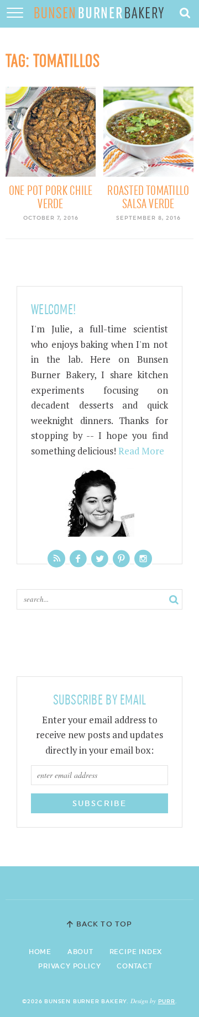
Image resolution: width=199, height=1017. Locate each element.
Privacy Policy (69, 966)
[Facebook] (78, 558)
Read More (141, 451)
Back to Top (104, 924)
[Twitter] (99, 558)
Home (40, 952)
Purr (166, 1001)
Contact (135, 966)
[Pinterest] (121, 558)
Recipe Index (136, 952)
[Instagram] (143, 558)
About (80, 952)
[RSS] (56, 558)
